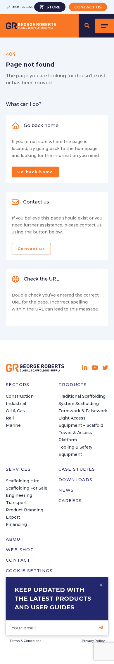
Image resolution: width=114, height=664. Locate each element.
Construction (20, 396)
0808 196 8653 (22, 7)
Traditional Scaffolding (82, 396)
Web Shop (20, 549)
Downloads (75, 479)
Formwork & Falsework (83, 410)
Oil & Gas (15, 410)
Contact (18, 560)
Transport (16, 502)
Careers (70, 500)
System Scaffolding (78, 403)
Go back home (35, 171)
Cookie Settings (29, 570)
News (66, 490)
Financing (16, 524)
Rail (10, 418)
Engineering (19, 495)
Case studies (76, 469)
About (15, 539)
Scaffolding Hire (22, 480)
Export (13, 517)
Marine (13, 425)
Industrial (16, 403)
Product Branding (24, 510)
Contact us (31, 248)
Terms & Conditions (25, 641)
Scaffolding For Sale (26, 488)
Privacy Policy (93, 641)
